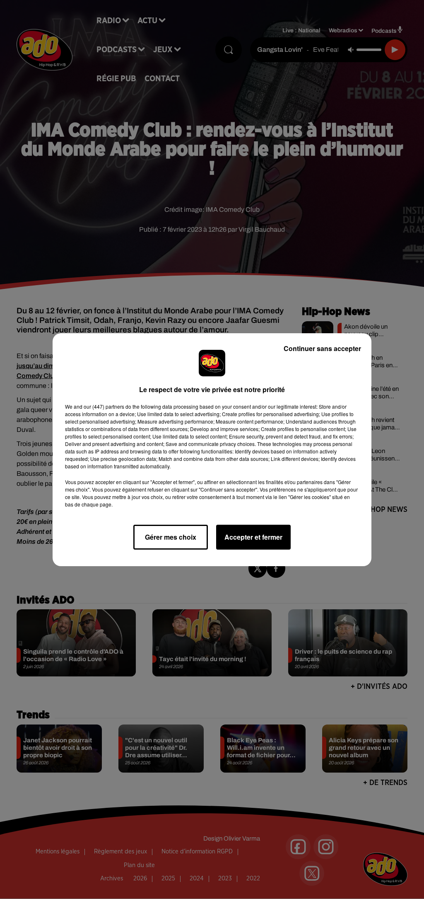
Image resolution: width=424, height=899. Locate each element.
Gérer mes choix (170, 537)
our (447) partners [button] (104, 406)
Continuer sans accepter (322, 348)
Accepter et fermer (253, 537)
